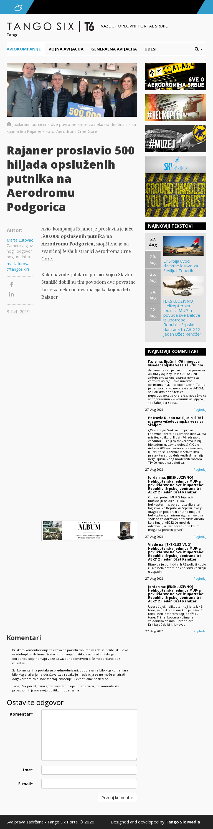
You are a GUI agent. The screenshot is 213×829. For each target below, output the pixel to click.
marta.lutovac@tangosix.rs (19, 266)
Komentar (21, 714)
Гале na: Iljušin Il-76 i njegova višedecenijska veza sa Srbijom (175, 363)
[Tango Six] (51, 26)
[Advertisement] (89, 588)
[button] (200, 49)
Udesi (150, 49)
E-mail (25, 783)
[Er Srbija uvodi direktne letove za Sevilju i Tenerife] (183, 246)
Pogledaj (200, 409)
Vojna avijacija (66, 49)
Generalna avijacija (114, 49)
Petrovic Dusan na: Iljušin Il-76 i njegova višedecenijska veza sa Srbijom (176, 421)
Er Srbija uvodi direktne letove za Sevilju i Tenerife (180, 266)
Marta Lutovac (20, 240)
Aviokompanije (24, 49)
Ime (28, 769)
